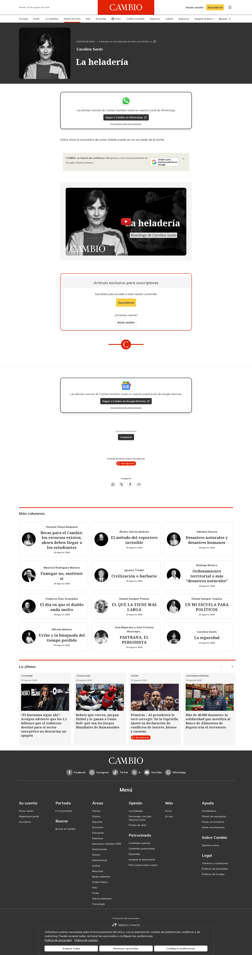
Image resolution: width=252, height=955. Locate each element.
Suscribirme (126, 302)
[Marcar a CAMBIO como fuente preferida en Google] (164, 162)
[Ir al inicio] (126, 7)
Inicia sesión (126, 322)
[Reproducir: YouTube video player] (126, 222)
